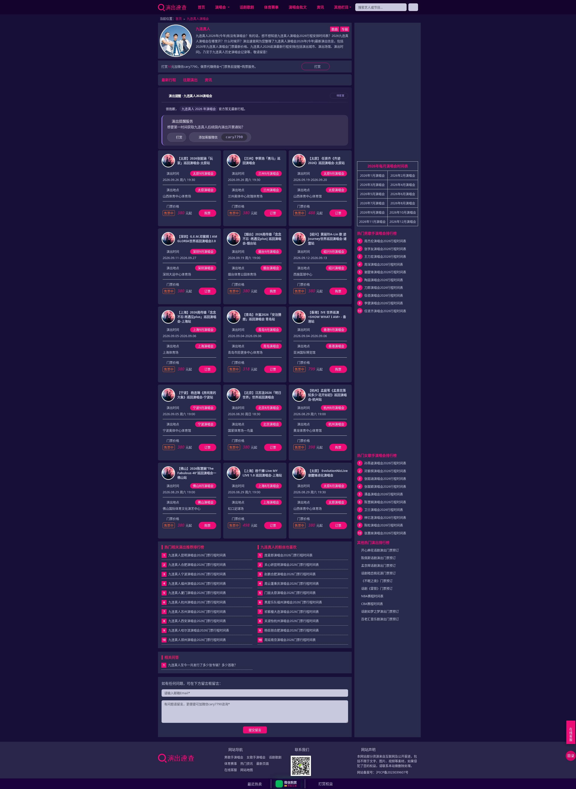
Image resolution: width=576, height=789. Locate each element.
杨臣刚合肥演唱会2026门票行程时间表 (291, 630)
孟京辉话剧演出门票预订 (378, 565)
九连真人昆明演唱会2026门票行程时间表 (197, 555)
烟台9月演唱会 (268, 251)
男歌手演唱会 (233, 757)
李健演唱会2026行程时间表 (383, 303)
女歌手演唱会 (256, 757)
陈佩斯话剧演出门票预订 (378, 558)
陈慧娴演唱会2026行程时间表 (385, 502)
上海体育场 (170, 352)
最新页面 (262, 763)
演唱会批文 (298, 7)
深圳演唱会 (206, 268)
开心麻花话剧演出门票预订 (380, 550)
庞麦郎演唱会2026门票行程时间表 (288, 555)
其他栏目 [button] (341, 7)
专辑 (345, 29)
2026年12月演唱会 (402, 221)
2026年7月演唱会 (372, 203)
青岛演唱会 (271, 346)
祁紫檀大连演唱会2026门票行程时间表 (291, 611)
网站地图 (246, 770)
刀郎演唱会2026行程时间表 (383, 287)
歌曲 (334, 29)
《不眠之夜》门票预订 (377, 581)
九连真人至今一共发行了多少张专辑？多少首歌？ (200, 665)
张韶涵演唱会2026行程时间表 (385, 478)
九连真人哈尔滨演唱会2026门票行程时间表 (198, 630)
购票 (207, 213)
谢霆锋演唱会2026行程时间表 (385, 272)
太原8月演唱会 (334, 486)
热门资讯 (246, 763)
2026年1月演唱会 (372, 175)
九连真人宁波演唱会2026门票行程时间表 (197, 574)
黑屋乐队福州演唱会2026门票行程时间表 (293, 602)
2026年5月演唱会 (372, 194)
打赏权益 (325, 783)
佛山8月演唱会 (203, 486)
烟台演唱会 (271, 268)
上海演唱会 (206, 346)
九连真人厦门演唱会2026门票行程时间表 (197, 593)
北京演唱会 (271, 424)
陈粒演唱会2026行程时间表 (383, 525)
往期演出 (190, 79)
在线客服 (230, 770)
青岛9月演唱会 (268, 329)
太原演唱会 (206, 190)
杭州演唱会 (336, 424)
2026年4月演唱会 (402, 185)
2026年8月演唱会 (402, 203)
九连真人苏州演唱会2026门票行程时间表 (197, 611)
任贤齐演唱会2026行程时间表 (385, 311)
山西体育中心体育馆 (307, 196)
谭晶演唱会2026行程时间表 (383, 494)
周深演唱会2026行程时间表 (383, 264)
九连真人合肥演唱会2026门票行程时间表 (197, 564)
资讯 (320, 7)
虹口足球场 (236, 508)
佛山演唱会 (206, 502)
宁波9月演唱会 (203, 408)
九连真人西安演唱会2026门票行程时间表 (197, 621)
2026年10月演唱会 (402, 212)
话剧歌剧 (247, 7)
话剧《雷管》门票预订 (377, 588)
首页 (201, 7)
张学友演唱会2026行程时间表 (385, 249)
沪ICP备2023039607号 (392, 772)
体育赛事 (271, 7)
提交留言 (255, 730)
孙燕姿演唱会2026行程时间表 (385, 463)
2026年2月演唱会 (402, 175)
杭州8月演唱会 (334, 408)
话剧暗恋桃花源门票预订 (378, 573)
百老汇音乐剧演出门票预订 (380, 619)
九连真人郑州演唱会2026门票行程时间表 (197, 640)
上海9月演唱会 (203, 329)
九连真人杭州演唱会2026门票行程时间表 (197, 602)
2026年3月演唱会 (372, 185)
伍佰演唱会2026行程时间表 (383, 295)
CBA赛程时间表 (372, 604)
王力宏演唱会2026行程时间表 (385, 256)
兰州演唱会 (271, 190)
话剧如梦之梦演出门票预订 (380, 611)
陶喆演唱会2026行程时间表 (383, 280)
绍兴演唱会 (336, 268)
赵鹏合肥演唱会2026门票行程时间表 (290, 574)
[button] (288, 783)
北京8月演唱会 (268, 408)
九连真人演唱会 (198, 18)
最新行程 (169, 79)
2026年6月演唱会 (402, 194)
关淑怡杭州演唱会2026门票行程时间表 (291, 621)
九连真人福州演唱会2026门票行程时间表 (197, 583)
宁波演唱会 (206, 424)
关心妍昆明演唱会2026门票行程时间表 (291, 564)
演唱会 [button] (221, 7)
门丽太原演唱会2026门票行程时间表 (290, 593)
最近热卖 (255, 784)
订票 (273, 213)
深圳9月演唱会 (203, 251)
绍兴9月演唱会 (334, 251)
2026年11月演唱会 (372, 221)
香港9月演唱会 (334, 329)
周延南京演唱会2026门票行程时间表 (290, 640)
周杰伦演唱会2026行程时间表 (385, 241)
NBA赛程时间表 (372, 596)
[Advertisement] (387, 93)
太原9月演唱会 (203, 173)
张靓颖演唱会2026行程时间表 (385, 486)
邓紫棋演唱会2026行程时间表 (385, 471)
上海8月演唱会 (268, 486)
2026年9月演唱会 (372, 212)
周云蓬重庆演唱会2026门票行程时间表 (291, 583)
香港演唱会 (336, 346)
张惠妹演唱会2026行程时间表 (385, 533)
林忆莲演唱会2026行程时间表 (385, 517)
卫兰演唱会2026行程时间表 (383, 509)
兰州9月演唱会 (268, 173)
